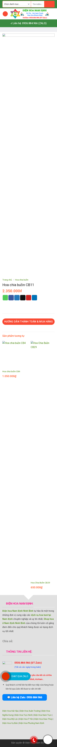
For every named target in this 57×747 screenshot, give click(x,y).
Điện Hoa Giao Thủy (43, 719)
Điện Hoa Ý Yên (26, 719)
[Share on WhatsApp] (5, 297)
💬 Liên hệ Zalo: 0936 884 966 (24, 697)
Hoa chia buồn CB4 (11, 371)
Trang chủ (7, 279)
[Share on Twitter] (17, 297)
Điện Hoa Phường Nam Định (31, 723)
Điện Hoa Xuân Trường (30, 711)
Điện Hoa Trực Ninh (23, 715)
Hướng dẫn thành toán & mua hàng (28, 321)
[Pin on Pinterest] (28, 297)
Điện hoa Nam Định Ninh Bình (17, 611)
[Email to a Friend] (22, 297)
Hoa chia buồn (21, 279)
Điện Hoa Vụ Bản (10, 723)
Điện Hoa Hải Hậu (10, 711)
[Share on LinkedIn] (34, 297)
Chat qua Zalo (19, 676)
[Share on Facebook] (11, 297)
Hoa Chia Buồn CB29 (40, 582)
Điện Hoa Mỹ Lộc (10, 719)
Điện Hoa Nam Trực (42, 715)
